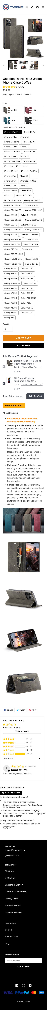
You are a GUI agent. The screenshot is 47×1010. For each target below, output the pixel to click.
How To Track (11, 937)
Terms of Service (13, 905)
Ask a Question (13, 793)
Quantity (6, 324)
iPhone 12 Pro (10, 176)
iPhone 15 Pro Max (12, 142)
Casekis (27, 1001)
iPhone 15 (24, 147)
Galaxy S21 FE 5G (12, 244)
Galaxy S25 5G (31, 205)
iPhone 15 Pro (29, 142)
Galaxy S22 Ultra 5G (12, 230)
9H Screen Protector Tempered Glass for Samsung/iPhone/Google (26, 379)
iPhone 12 (24, 176)
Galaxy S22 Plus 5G (33, 230)
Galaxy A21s (26, 303)
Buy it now (23, 345)
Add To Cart (35, 396)
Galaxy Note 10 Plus (12, 264)
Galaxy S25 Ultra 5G (32, 200)
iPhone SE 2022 (11, 171)
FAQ (7, 944)
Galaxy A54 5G (10, 278)
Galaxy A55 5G (27, 274)
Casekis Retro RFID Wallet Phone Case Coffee (27, 362)
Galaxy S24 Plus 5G (33, 210)
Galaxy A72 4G (27, 269)
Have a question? (14, 405)
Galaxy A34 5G (10, 293)
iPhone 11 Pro (10, 186)
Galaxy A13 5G (27, 313)
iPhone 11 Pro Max (28, 181)
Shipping (7, 94)
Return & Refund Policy (16, 892)
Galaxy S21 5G (31, 239)
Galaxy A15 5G (27, 308)
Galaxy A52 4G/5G (12, 283)
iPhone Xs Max (10, 191)
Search (8, 930)
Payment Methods (13, 912)
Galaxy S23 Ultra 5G (12, 220)
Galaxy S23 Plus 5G (33, 220)
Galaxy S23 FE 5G (28, 225)
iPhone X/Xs (26, 191)
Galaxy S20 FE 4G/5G (13, 254)
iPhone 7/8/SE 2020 (12, 200)
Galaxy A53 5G (27, 278)
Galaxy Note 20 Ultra (13, 259)
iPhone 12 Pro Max (29, 171)
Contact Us (10, 878)
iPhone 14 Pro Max (12, 151)
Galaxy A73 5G (10, 269)
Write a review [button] (22, 731)
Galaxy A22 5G (10, 303)
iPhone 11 (24, 186)
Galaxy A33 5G (27, 293)
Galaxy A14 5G (10, 313)
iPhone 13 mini (22, 166)
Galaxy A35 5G (27, 288)
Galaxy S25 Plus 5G (12, 205)
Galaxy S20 (27, 249)
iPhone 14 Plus (10, 156)
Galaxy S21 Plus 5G (12, 239)
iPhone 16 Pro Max (12, 132)
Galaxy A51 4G (30, 283)
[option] (13, 65)
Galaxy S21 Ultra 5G (29, 235)
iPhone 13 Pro (29, 161)
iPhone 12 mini (10, 181)
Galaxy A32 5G (10, 298)
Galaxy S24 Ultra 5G (12, 210)
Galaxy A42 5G (10, 288)
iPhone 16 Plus (10, 137)
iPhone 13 (8, 166)
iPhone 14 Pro (29, 151)
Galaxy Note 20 (31, 259)
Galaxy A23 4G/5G (28, 298)
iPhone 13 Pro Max (12, 161)
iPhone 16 (24, 137)
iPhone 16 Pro (29, 132)
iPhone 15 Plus (10, 147)
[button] (9, 87)
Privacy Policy (12, 899)
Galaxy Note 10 (31, 264)
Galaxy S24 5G (10, 215)
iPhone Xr (8, 195)
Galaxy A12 (9, 318)
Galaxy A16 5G (10, 308)
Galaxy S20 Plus (11, 249)
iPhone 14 (24, 156)
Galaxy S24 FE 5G (28, 215)
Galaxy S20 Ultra (31, 244)
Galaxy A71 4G (10, 274)
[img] (18, 766)
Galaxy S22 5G (10, 235)
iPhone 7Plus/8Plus (24, 195)
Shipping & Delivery (14, 885)
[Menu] (42, 7)
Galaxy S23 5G (10, 225)
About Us (9, 871)
